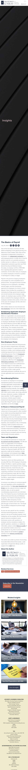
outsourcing (17, 426)
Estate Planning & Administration (14, 736)
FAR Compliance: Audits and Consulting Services (14, 723)
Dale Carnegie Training (14, 704)
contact (21, 532)
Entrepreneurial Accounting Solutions (14, 745)
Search (24, 4)
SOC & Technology (14, 757)
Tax (2, 571)
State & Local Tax (14, 739)
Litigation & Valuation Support (14, 710)
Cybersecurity (14, 759)
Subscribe (7, 586)
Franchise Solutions (14, 750)
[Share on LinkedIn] (16, 245)
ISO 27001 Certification (14, 765)
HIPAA (14, 724)
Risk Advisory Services (14, 711)
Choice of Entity (14, 734)
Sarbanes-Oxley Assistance (14, 713)
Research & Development (14, 737)
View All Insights (14, 687)
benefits (3, 386)
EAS (10, 546)
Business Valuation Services (14, 702)
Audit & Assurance (14, 718)
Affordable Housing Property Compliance (14, 701)
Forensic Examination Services (14, 705)
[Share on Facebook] (11, 245)
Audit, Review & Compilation (14, 720)
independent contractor (16, 256)
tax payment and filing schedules (10, 441)
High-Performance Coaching (14, 707)
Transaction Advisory (14, 714)
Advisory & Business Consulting (12, 571)
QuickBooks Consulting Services (14, 753)
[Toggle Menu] (25, 1)
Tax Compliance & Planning (14, 740)
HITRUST (14, 726)
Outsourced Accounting (14, 752)
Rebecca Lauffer (21, 526)
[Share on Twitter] (13, 245)
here (16, 404)
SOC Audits (14, 727)
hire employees (5, 309)
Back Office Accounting (14, 747)
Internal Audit (14, 708)
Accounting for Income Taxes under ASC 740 (14, 733)
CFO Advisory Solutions (14, 749)
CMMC (14, 760)
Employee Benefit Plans (14, 721)
